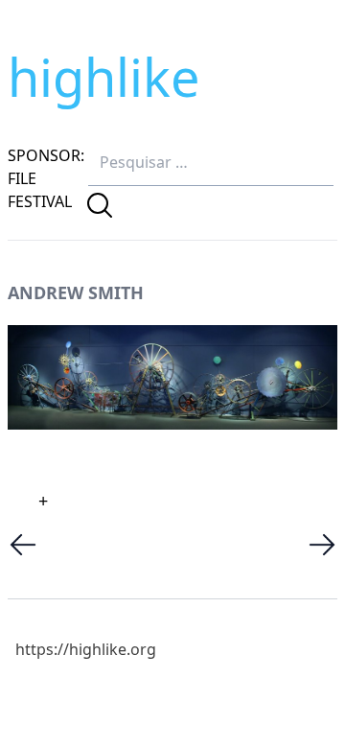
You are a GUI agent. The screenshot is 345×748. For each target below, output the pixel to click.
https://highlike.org (85, 649)
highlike (103, 76)
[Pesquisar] (99, 205)
